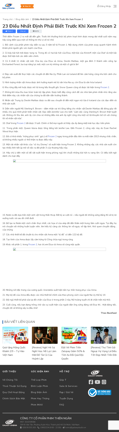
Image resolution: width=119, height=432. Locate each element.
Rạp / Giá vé (66, 392)
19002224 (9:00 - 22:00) (50, 427)
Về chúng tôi (10, 379)
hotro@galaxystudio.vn (75, 427)
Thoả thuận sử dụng (14, 386)
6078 (37, 31)
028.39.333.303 (29, 427)
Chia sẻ (22, 31)
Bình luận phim (39, 386)
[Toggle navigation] (115, 6)
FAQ (62, 404)
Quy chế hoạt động (13, 392)
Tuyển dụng (66, 398)
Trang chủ (7, 19)
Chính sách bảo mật (13, 398)
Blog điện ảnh (22, 19)
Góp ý (63, 379)
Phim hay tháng (40, 398)
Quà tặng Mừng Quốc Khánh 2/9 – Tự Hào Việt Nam (13, 351)
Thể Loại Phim (39, 379)
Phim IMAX (37, 404)
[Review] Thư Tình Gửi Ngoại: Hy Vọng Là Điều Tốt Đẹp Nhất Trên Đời (104, 351)
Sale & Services (68, 386)
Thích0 (10, 31)
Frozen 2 (105, 87)
